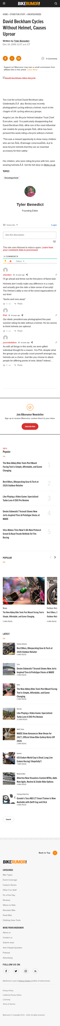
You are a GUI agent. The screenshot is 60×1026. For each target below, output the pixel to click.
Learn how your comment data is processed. (28, 248)
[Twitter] (15, 970)
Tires (18, 664)
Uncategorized (11, 178)
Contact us (7, 937)
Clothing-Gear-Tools (12, 920)
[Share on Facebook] (5, 58)
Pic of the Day (9, 895)
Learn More (32, 70)
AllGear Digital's (25, 981)
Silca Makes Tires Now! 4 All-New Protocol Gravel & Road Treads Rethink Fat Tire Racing (22, 533)
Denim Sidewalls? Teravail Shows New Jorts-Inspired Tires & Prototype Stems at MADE (21, 515)
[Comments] (43, 59)
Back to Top (44, 853)
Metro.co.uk (49, 165)
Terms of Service (9, 1004)
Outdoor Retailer (22, 644)
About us (7, 932)
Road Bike (7, 915)
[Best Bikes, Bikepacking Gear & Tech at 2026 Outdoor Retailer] (9, 649)
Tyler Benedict (21, 41)
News (5, 608)
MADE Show (20, 729)
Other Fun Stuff (9, 890)
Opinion (19, 753)
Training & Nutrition (23, 794)
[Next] (55, 557)
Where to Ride (9, 905)
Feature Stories (9, 885)
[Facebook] (5, 970)
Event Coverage (10, 880)
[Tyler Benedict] (30, 192)
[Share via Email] (18, 58)
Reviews (19, 709)
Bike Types (7, 875)
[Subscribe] (35, 970)
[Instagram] (25, 970)
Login (54, 225)
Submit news (8, 942)
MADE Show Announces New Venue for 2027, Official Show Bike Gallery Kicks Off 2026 (36, 737)
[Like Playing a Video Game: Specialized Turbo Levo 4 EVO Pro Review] (9, 714)
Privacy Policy (8, 991)
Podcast (6, 953)
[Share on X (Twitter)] (12, 58)
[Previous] (50, 557)
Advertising (8, 958)
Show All (8, 819)
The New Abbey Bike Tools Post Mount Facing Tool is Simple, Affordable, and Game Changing (22, 466)
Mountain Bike (21, 774)
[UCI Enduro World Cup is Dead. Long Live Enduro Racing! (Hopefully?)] (9, 758)
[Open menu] (4, 3)
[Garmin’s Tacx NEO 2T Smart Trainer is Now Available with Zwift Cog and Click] (9, 799)
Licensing (6, 1000)
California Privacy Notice (12, 995)
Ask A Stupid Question (12, 948)
